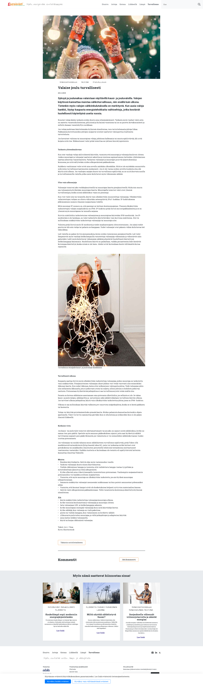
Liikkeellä (132, 4)
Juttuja (114, 4)
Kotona (123, 4)
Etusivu (105, 4)
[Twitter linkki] (159, 653)
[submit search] (199, 4)
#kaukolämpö (68, 607)
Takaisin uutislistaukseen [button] (72, 542)
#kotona (85, 82)
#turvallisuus (99, 82)
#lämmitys (60, 610)
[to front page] (16, 4)
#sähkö (101, 607)
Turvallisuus (153, 4)
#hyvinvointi (54, 607)
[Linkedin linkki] (156, 653)
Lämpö (142, 4)
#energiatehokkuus (68, 82)
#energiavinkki (136, 610)
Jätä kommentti (129, 559)
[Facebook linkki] (153, 653)
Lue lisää (60, 631)
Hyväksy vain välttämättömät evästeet (91, 681)
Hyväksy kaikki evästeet (58, 681)
